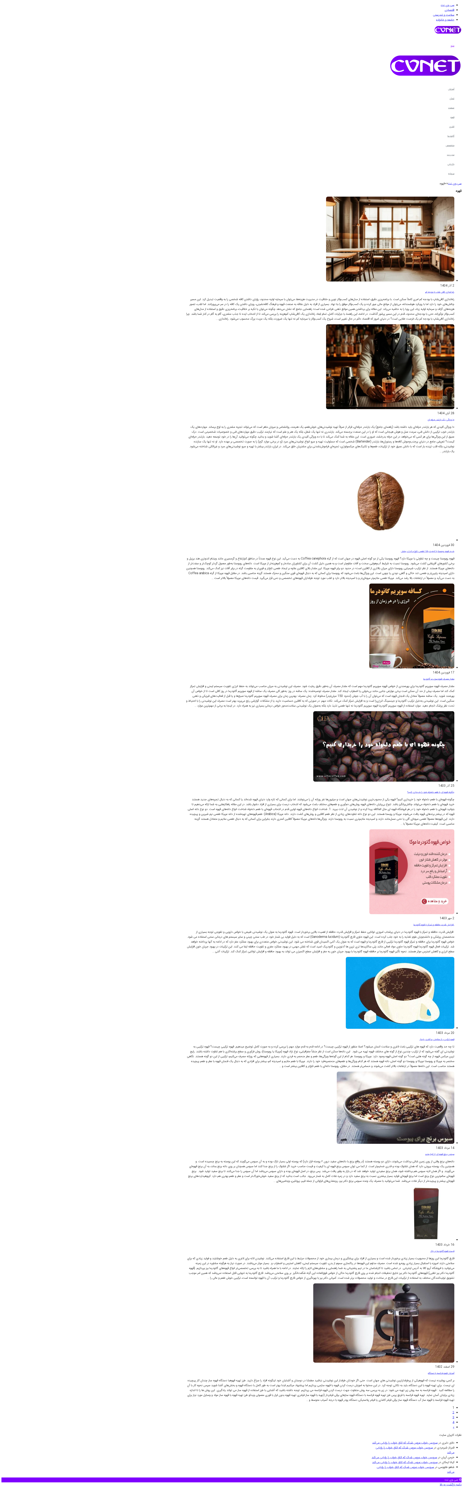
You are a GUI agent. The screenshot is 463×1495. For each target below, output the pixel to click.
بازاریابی (450, 164)
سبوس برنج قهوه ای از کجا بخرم (439, 1154)
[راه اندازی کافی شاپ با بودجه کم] (390, 280)
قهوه (452, 117)
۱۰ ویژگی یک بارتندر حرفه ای (441, 420)
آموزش (451, 89)
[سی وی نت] (448, 33)
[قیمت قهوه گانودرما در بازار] (427, 1240)
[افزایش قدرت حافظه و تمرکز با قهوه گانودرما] (411, 913)
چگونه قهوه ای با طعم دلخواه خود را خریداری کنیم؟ (430, 792)
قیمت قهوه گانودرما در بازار (442, 1251)
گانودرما (450, 136)
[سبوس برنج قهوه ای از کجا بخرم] (395, 1143)
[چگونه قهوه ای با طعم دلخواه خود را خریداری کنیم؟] (383, 781)
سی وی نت (447, 5)
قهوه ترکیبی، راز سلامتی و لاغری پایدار (437, 1039)
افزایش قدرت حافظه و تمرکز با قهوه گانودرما (433, 925)
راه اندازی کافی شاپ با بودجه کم (439, 292)
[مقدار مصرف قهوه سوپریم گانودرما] (411, 667)
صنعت (451, 108)
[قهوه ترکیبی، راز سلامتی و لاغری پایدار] (400, 1028)
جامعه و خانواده (445, 20)
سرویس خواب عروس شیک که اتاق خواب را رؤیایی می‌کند (405, 1442)
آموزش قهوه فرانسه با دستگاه (441, 1373)
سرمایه (451, 174)
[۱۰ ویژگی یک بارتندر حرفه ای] (390, 408)
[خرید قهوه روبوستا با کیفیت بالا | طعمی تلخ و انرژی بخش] (383, 540)
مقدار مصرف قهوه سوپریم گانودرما (438, 679)
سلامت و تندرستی (443, 15)
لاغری (451, 127)
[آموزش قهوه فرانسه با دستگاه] (383, 1362)
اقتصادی (449, 10)
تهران (451, 99)
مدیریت (450, 155)
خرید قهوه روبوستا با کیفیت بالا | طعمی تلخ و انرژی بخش (427, 551)
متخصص (450, 146)
